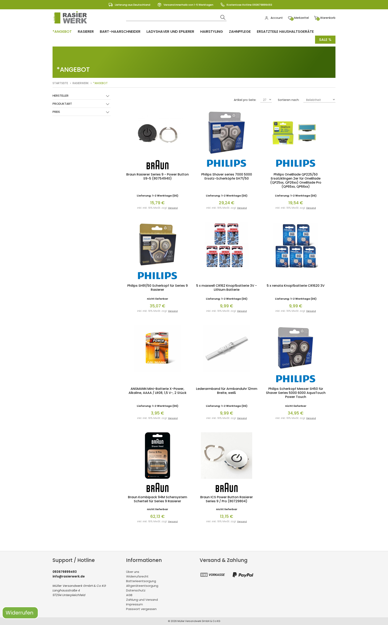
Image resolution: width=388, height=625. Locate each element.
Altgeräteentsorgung (142, 586)
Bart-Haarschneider (120, 31)
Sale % (325, 39)
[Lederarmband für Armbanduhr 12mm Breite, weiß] (226, 372)
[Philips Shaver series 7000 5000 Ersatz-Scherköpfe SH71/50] (226, 157)
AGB (129, 595)
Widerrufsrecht (137, 576)
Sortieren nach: (288, 100)
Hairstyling (211, 31)
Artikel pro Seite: (245, 100)
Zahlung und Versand (142, 600)
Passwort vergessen (141, 609)
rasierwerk (81, 83)
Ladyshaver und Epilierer (170, 31)
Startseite (60, 83)
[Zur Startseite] (71, 24)
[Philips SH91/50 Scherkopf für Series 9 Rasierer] (157, 269)
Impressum (134, 604)
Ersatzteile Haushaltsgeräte (285, 31)
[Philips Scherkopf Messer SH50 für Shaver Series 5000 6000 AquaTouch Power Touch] (295, 372)
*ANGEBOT (62, 31)
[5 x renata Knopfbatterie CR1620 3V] (295, 269)
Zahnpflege (240, 31)
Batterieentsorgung (141, 581)
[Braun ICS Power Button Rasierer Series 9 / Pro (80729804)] (226, 480)
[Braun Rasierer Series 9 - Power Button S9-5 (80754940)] (157, 157)
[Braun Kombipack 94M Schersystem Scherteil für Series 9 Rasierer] (157, 480)
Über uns (132, 572)
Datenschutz (136, 590)
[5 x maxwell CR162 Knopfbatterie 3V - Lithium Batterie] (226, 269)
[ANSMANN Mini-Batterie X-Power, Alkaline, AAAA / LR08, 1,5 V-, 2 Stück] (157, 372)
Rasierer (86, 31)
